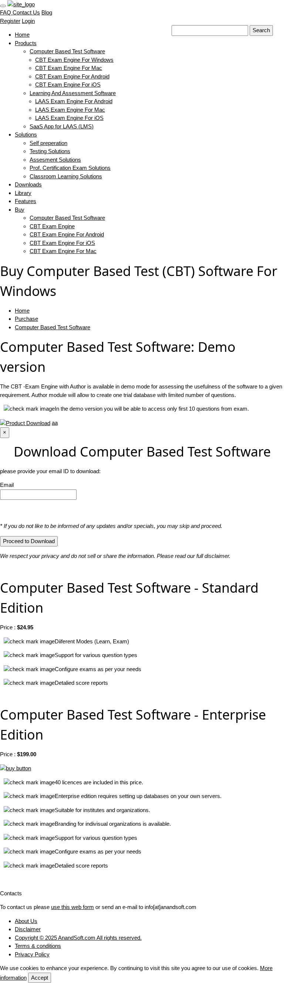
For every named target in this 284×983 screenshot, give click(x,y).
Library (23, 193)
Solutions (26, 134)
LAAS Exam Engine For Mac (70, 110)
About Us (26, 921)
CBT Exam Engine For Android (72, 76)
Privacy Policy (32, 954)
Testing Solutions (50, 151)
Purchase (26, 319)
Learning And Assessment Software (73, 93)
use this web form (72, 907)
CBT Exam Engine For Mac (68, 68)
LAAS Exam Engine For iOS (69, 118)
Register (10, 21)
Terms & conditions (38, 946)
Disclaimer (28, 929)
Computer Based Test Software (67, 51)
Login (28, 21)
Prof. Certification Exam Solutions (70, 168)
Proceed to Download (29, 541)
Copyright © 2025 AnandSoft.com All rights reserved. (78, 938)
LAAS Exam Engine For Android (73, 101)
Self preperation (48, 143)
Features (25, 201)
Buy (19, 209)
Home (22, 34)
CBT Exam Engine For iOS (68, 84)
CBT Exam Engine (52, 226)
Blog (46, 12)
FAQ (5, 12)
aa (55, 423)
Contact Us (25, 12)
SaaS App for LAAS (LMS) (62, 126)
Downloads (28, 184)
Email (7, 485)
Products (26, 43)
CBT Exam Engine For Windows (74, 60)
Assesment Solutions (55, 159)
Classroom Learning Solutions (66, 176)
